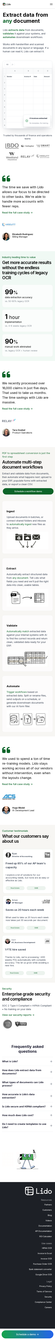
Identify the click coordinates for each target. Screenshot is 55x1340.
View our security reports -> (18, 1015)
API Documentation (43, 1231)
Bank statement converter (40, 1269)
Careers (48, 1307)
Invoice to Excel (45, 1253)
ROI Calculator (45, 1236)
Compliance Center (43, 1302)
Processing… (41, 110)
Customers (47, 1210)
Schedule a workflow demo (28, 491)
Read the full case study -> (17, 212)
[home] (7, 4)
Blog (50, 1215)
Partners (48, 1204)
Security (48, 1297)
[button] (51, 4)
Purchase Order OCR (42, 1264)
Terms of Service (44, 1291)
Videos (49, 1220)
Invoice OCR (46, 1259)
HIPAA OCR (47, 1248)
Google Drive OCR (44, 1274)
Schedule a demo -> (27, 1334)
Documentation (45, 1226)
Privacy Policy (45, 1286)
